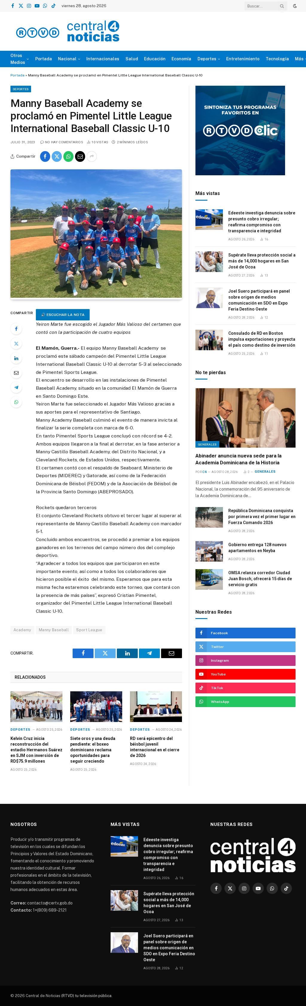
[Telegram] (16, 387)
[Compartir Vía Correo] (80, 156)
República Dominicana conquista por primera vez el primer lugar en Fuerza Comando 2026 (262, 516)
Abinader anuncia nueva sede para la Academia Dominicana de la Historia (238, 459)
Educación (155, 58)
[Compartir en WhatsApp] (68, 156)
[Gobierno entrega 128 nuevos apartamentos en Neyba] (209, 551)
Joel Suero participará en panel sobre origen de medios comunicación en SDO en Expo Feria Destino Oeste (259, 300)
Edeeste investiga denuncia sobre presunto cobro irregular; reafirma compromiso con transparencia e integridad (261, 222)
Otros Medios (17, 58)
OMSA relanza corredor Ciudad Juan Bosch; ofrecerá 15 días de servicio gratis (260, 578)
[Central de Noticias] (67, 31)
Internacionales (102, 58)
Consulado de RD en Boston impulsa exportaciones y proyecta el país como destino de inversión (261, 339)
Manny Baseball (54, 630)
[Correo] (16, 372)
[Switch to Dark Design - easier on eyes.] (294, 6)
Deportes (207, 58)
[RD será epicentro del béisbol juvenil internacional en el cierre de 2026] (156, 706)
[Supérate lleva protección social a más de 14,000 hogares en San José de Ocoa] (209, 261)
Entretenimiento (242, 58)
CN (204, 472)
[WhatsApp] (16, 402)
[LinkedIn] (16, 358)
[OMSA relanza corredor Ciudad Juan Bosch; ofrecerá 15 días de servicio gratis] (209, 579)
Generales (207, 444)
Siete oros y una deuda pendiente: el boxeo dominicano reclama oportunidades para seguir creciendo (92, 750)
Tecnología (277, 58)
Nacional (67, 58)
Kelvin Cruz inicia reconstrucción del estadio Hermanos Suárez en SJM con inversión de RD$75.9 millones (36, 750)
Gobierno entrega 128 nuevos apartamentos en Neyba (257, 547)
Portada (43, 58)
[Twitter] (16, 343)
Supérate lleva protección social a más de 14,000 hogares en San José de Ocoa (262, 261)
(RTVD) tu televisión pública (85, 995)
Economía (181, 58)
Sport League (89, 630)
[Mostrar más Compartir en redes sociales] (92, 156)
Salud (132, 58)
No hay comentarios (64, 142)
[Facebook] (16, 328)
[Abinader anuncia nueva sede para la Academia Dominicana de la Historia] (245, 418)
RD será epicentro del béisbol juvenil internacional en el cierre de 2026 (154, 747)
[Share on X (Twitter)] (57, 156)
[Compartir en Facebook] (45, 156)
